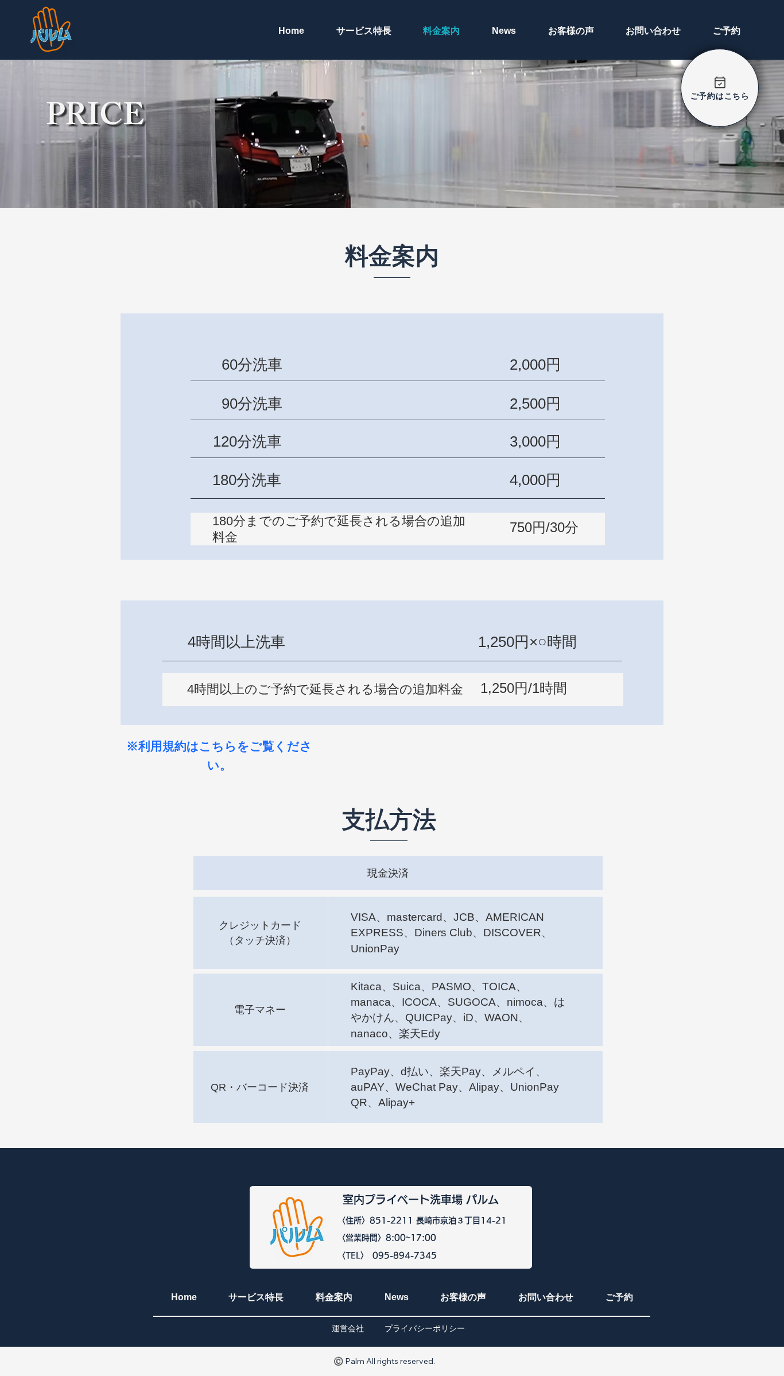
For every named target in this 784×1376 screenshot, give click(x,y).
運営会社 (348, 1328)
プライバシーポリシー (425, 1328)
